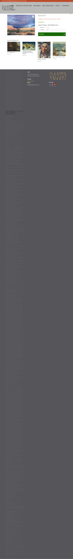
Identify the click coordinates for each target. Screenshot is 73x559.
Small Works (50, 19)
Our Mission (65, 5)
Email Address (9, 119)
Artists (57, 5)
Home (12, 5)
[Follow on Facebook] (50, 84)
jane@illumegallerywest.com (33, 84)
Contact (13, 9)
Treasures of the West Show (24, 5)
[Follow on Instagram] (52, 84)
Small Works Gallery (48, 5)
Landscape (45, 19)
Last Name (8, 118)
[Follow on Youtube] (55, 84)
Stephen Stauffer (57, 19)
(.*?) (12, 220)
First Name (8, 117)
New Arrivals (37, 5)
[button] (33, 17)
